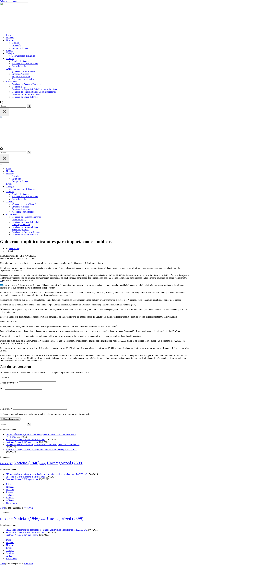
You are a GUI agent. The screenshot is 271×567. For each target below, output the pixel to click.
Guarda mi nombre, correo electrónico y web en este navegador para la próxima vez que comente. (46, 414)
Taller (43, 464)
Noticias (10, 37)
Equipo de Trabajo (20, 48)
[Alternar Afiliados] (49, 202)
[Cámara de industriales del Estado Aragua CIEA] (14, 30)
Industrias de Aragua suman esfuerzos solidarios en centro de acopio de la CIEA (41, 449)
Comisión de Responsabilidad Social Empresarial (34, 92)
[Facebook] (1, 281)
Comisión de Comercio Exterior (26, 94)
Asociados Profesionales (23, 79)
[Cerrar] (4, 112)
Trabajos (10, 495)
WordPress (28, 508)
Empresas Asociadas (21, 76)
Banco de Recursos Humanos (25, 63)
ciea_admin (14, 248)
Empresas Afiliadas (20, 74)
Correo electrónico (9, 383)
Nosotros (10, 489)
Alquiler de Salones (20, 61)
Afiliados (10, 500)
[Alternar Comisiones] (49, 214)
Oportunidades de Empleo (23, 56)
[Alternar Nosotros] (49, 174)
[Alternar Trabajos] (49, 186)
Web (2, 388)
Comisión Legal (19, 87)
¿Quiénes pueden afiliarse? (24, 71)
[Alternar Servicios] (49, 191)
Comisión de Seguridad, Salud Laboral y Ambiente (34, 89)
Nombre (4, 377)
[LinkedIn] (1, 284)
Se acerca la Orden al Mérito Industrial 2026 (25, 439)
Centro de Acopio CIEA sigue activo (22, 442)
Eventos (9, 50)
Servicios (10, 497)
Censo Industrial (19, 66)
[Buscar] (1, 103)
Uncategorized (65, 463)
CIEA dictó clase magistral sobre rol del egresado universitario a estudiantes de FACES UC (46, 474)
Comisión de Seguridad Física (25, 97)
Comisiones (11, 503)
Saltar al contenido (8, 1)
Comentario (6, 409)
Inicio (8, 35)
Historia (15, 43)
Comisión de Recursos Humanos (26, 84)
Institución (16, 45)
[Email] (1, 285)
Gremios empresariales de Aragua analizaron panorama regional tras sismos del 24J (42, 444)
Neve (2, 508)
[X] (1, 283)
